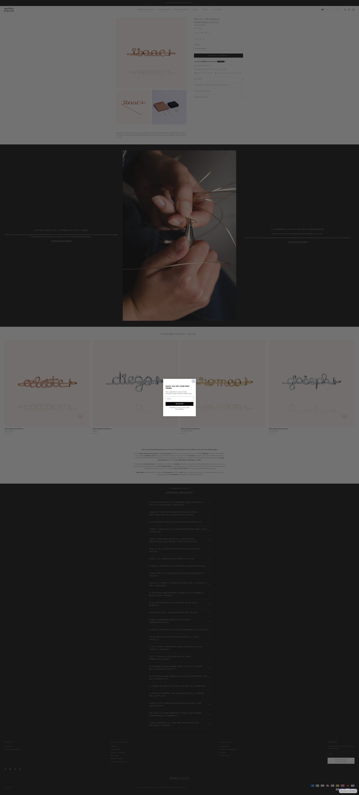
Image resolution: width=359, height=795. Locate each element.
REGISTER (179, 404)
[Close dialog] (193, 381)
